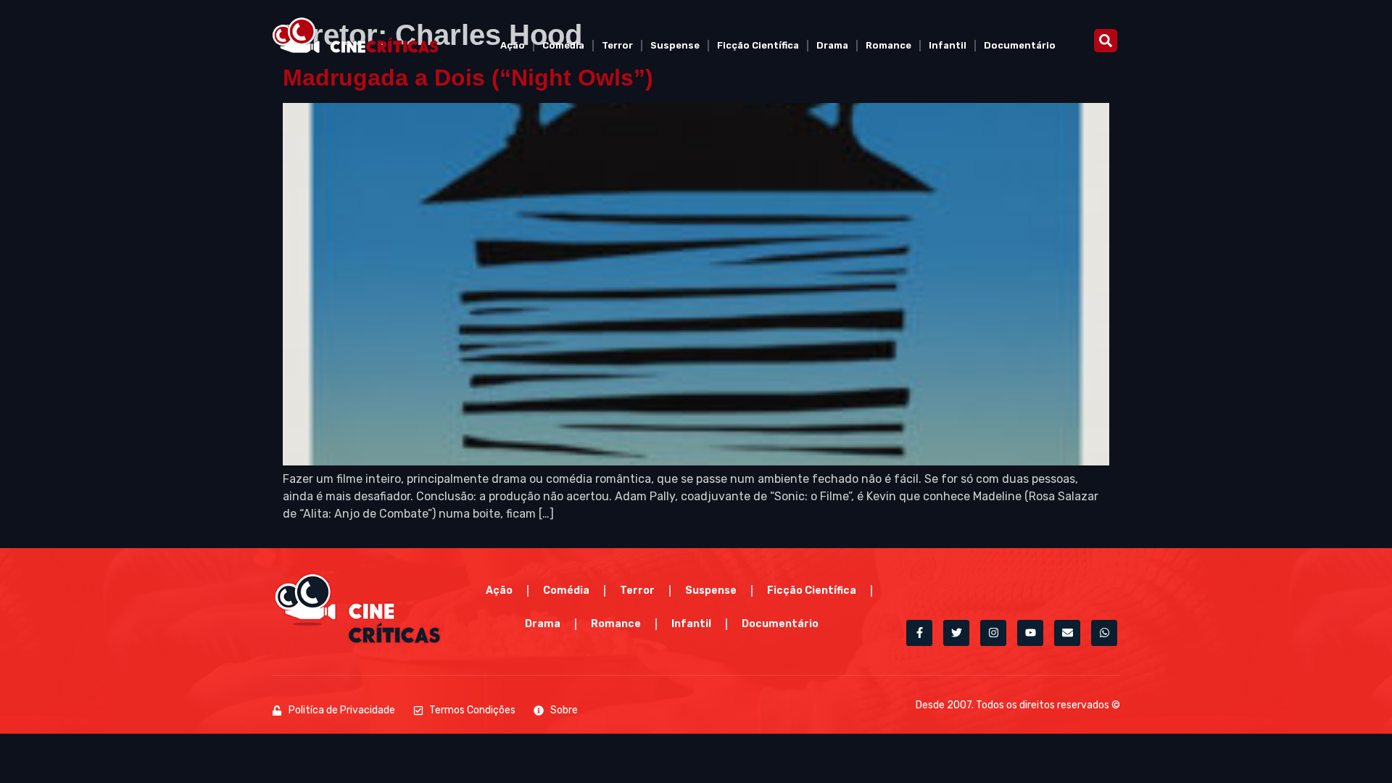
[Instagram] (993, 633)
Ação (512, 45)
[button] (1105, 40)
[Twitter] (956, 633)
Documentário (1020, 45)
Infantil (947, 45)
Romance (888, 45)
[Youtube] (1030, 633)
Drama (832, 45)
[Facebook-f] (919, 633)
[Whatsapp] (1104, 633)
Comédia (563, 45)
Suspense (675, 45)
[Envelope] (1067, 633)
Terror (617, 45)
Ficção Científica (758, 45)
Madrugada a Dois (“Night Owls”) (468, 78)
